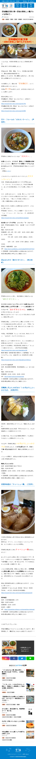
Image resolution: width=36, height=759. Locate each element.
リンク (19, 754)
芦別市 (12, 19)
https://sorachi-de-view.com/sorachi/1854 (13, 111)
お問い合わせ (26, 754)
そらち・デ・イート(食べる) (28, 19)
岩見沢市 (7, 19)
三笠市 (16, 19)
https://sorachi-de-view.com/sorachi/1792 (13, 103)
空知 (3, 19)
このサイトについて (11, 754)
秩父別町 (20, 19)
